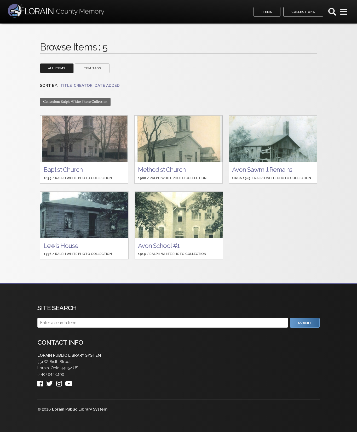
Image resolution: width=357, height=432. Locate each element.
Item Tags (92, 68)
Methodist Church (162, 169)
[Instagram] (60, 382)
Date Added (107, 85)
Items (267, 12)
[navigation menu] (343, 13)
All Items (57, 68)
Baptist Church (63, 169)
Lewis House (61, 245)
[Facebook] (41, 382)
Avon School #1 (159, 245)
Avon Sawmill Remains (262, 169)
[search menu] (332, 13)
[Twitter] (51, 382)
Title (66, 85)
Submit (305, 323)
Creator (83, 85)
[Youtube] (70, 382)
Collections (303, 12)
